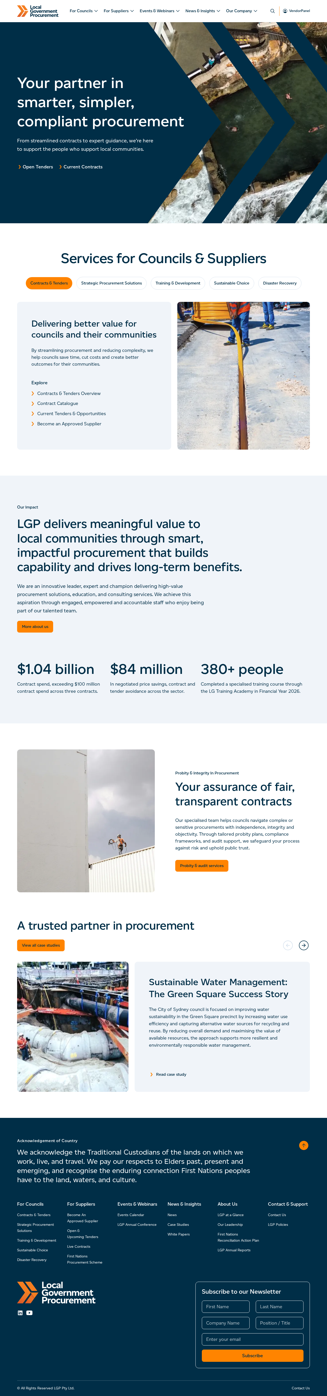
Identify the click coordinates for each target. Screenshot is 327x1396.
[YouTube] (29, 1313)
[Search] (272, 11)
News (172, 1215)
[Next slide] (304, 945)
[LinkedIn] (20, 1313)
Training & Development (178, 283)
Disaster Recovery (280, 283)
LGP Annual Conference (137, 1224)
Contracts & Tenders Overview (69, 393)
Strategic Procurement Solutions (111, 283)
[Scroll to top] (304, 1145)
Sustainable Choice (231, 283)
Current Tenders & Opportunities (71, 413)
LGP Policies (278, 1224)
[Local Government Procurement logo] (56, 1292)
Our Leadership (230, 1224)
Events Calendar (131, 1215)
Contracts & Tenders (49, 283)
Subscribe (252, 1355)
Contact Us (277, 1215)
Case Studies (178, 1224)
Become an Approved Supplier (69, 424)
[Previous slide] (288, 945)
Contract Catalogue (57, 403)
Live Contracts (78, 1246)
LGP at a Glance (231, 1215)
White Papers (179, 1234)
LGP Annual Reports (234, 1250)
